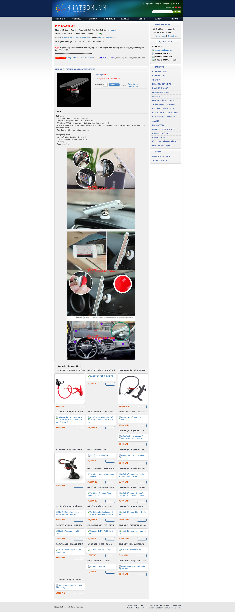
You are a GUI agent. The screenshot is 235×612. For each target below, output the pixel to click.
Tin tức (174, 19)
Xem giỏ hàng (160, 36)
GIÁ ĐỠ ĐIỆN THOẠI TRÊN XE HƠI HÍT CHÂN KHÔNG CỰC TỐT (80, 450)
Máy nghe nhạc (139, 606)
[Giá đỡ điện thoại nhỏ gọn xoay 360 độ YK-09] (74, 90)
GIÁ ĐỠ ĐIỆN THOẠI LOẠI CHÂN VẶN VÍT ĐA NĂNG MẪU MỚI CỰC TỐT (115, 412)
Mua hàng (78, 407)
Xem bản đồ (111, 30)
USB (130, 606)
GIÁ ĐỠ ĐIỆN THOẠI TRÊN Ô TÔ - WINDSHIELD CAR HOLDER (143, 431)
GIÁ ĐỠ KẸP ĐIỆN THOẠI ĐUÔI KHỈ (101, 370)
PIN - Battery (158, 125)
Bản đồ (158, 19)
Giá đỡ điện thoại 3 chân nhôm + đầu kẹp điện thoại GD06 (145, 468)
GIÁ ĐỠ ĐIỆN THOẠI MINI (97, 450)
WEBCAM (156, 96)
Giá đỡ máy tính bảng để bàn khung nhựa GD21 (108, 487)
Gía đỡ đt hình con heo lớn (131, 544)
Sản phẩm (140, 608)
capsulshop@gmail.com (106, 37)
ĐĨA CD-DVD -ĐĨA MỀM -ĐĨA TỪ (164, 142)
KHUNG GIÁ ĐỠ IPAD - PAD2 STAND (133, 412)
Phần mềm (177, 606)
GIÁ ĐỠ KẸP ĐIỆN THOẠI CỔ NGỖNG (70, 370)
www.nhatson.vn (68, 37)
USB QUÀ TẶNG (158, 76)
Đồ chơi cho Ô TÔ (160, 133)
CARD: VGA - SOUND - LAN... (163, 109)
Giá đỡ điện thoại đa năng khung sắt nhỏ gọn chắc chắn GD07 (84, 506)
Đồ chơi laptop (165, 606)
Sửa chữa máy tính (161, 157)
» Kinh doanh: (157, 47)
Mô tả (59, 112)
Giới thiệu (76, 19)
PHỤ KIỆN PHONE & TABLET (163, 129)
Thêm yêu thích (133, 84)
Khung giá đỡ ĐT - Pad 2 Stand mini (102, 525)
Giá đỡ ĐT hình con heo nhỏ (99, 544)
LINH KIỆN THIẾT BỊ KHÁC (162, 146)
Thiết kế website (159, 161)
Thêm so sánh (133, 86)
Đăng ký (158, 3)
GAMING (155, 121)
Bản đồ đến (169, 608)
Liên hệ (142, 19)
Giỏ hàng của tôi (147, 3)
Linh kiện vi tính (152, 606)
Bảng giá (93, 19)
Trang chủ (60, 19)
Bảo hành (125, 19)
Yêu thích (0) (177, 3)
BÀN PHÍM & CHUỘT (160, 88)
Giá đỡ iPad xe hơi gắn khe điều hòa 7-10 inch (76, 544)
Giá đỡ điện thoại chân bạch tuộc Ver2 (137, 506)
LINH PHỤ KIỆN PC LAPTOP (163, 101)
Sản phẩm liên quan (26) (68, 366)
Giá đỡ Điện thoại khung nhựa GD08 (135, 450)
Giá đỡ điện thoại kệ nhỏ (98, 561)
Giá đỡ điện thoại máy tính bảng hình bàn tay (76, 580)
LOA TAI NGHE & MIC (160, 92)
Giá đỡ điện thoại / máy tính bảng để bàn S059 (108, 468)
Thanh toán (109, 19)
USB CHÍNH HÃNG (159, 72)
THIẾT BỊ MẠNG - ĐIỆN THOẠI (163, 105)
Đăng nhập (166, 3)
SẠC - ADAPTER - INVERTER (163, 117)
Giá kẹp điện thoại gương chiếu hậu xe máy (139, 561)
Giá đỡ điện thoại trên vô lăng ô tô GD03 (137, 525)
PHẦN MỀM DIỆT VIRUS (161, 84)
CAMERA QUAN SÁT (160, 137)
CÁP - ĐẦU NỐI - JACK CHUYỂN (165, 113)
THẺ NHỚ (156, 80)
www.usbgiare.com (83, 37)
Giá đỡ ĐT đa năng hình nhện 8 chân (72, 525)
